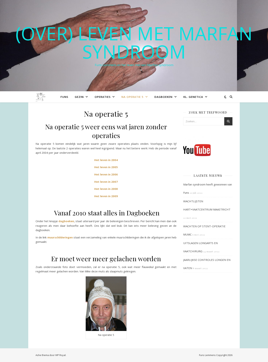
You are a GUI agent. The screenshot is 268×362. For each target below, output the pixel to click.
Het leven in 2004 (106, 160)
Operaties (102, 97)
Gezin (79, 97)
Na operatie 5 (132, 97)
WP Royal (60, 355)
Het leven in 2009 (106, 196)
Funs (64, 97)
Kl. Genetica (193, 97)
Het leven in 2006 (106, 174)
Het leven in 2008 (106, 189)
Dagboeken (163, 97)
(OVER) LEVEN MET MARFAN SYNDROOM (134, 42)
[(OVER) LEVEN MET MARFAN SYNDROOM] (41, 96)
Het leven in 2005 (106, 167)
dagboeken (66, 221)
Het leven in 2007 (106, 181)
